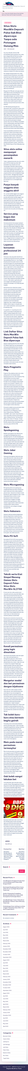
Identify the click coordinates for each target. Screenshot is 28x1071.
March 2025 (6, 974)
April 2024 (5, 1004)
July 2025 (5, 962)
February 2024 (6, 1009)
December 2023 (7, 1015)
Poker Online (6, 1050)
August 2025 (6, 960)
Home (3, 13)
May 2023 (5, 1023)
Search (5, 867)
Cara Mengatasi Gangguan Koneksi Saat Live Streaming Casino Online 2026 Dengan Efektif (14, 882)
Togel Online (6, 1058)
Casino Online (6, 1039)
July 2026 (5, 929)
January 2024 (6, 1012)
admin (7, 841)
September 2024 (7, 990)
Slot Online (5, 1055)
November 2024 (7, 985)
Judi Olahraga (6, 1044)
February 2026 (6, 943)
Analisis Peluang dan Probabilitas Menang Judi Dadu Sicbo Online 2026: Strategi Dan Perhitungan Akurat (13, 895)
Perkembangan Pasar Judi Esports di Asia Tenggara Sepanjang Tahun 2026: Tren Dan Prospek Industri (14, 908)
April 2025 (5, 971)
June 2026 (5, 932)
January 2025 (6, 979)
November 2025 (7, 951)
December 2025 (7, 949)
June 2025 (5, 965)
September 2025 (7, 957)
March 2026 (6, 940)
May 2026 (5, 935)
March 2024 (6, 1007)
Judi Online (8, 22)
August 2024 (6, 993)
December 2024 (7, 982)
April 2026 (5, 938)
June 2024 (5, 998)
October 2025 (6, 954)
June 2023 (5, 1020)
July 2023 (5, 1018)
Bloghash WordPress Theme (14, 1068)
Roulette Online (6, 1052)
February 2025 (6, 976)
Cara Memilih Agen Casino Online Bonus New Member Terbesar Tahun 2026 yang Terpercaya (13, 901)
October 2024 (6, 987)
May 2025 (5, 968)
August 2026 (6, 927)
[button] (8, 844)
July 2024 (5, 996)
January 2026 (6, 946)
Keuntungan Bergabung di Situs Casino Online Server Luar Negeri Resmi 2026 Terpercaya (13, 888)
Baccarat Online (7, 1036)
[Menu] (3, 11)
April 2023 (5, 1026)
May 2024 (5, 1001)
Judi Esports (6, 1041)
